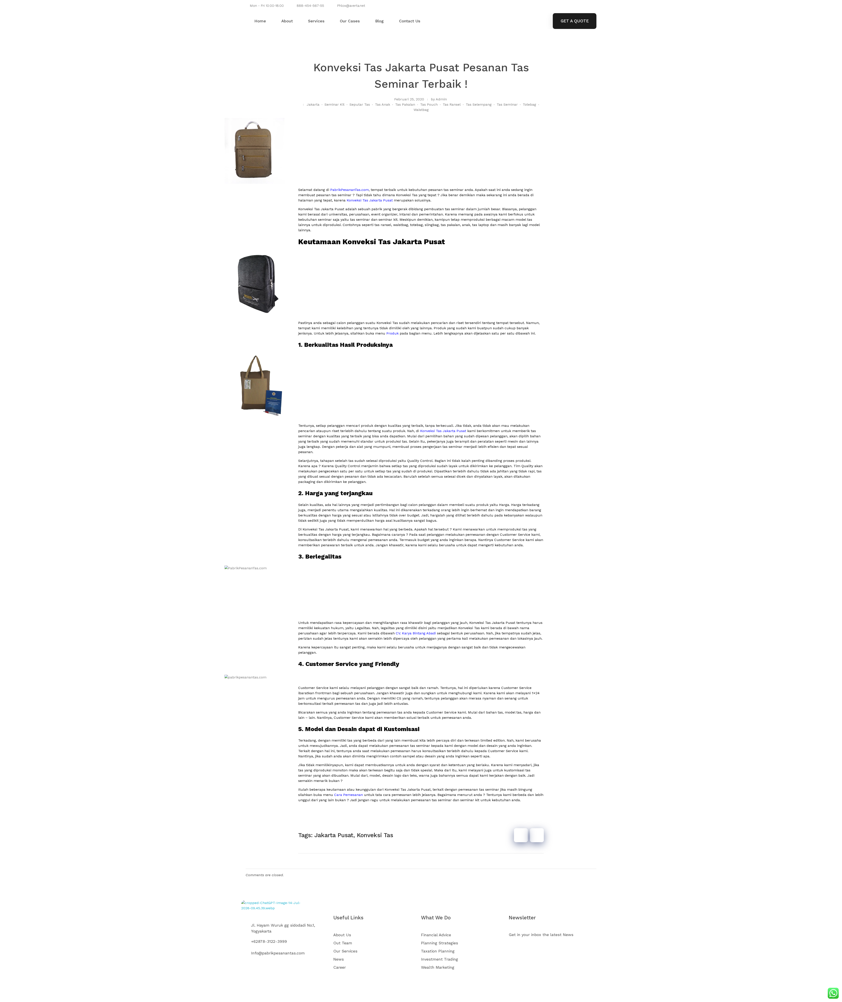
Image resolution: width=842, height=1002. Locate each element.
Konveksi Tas (375, 835)
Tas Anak (382, 104)
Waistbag (421, 110)
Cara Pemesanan (348, 795)
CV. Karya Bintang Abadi (416, 633)
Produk (392, 333)
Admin (441, 99)
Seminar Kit (334, 104)
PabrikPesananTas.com (349, 190)
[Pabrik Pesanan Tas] (283, 910)
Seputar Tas (360, 104)
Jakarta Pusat (333, 835)
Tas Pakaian (405, 104)
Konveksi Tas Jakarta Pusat (370, 200)
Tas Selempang (479, 104)
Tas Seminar (507, 104)
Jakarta (313, 104)
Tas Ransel (452, 104)
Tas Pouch (429, 104)
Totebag (529, 104)
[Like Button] (521, 835)
